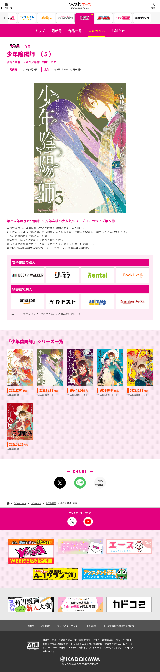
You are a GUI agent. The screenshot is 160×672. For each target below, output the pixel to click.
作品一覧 (75, 30)
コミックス (96, 30)
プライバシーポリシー (68, 625)
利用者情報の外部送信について (118, 625)
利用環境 (91, 625)
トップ (40, 30)
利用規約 (45, 625)
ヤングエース (20, 503)
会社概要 (30, 625)
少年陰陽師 (51, 503)
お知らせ (118, 30)
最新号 (57, 30)
